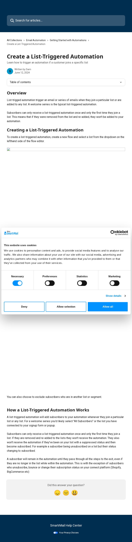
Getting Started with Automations (68, 40)
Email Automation (36, 40)
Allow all (108, 306)
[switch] (50, 283)
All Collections (14, 40)
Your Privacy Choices (69, 533)
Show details (113, 295)
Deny (24, 306)
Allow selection (66, 306)
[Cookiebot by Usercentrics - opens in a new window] (113, 232)
